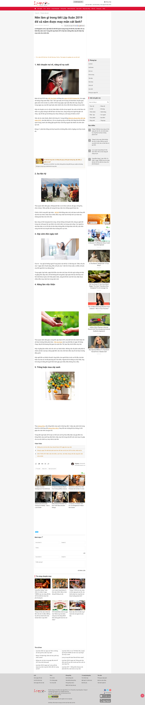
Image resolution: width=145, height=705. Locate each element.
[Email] (45, 464)
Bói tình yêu (84, 682)
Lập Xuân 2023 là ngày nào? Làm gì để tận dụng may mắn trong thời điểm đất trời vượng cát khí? (47, 666)
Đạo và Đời (78, 8)
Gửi (84, 553)
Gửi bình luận (81, 570)
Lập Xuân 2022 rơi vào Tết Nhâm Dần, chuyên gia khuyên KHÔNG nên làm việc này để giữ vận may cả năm (73, 652)
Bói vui (48, 8)
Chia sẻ (107, 222)
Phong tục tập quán (44, 13)
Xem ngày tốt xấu (38, 678)
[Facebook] (104, 690)
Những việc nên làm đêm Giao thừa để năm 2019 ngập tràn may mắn (54, 447)
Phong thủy (63, 8)
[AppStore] (105, 702)
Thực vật (92, 106)
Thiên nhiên (92, 112)
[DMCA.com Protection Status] (53, 697)
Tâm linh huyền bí (102, 682)
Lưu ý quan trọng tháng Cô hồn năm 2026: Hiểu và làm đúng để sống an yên (59, 592)
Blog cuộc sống (86, 8)
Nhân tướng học (71, 8)
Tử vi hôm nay (85, 678)
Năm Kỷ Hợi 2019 (52, 468)
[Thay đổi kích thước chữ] (62, 25)
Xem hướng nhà (69, 678)
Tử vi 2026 (52, 678)
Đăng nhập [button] (108, 2)
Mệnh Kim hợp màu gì (71, 685)
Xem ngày (39, 8)
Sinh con (91, 71)
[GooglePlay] (105, 697)
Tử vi (44, 8)
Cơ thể (91, 109)
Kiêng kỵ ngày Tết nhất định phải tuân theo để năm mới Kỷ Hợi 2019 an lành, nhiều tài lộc (59, 450)
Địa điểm (103, 117)
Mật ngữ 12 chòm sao (87, 680)
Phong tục (98, 8)
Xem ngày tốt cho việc (39, 682)
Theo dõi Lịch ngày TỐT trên (70, 25)
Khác (104, 8)
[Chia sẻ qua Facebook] (36, 464)
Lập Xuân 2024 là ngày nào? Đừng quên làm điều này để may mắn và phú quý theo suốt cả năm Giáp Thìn (73, 662)
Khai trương (91, 74)
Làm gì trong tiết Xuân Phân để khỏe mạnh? (73, 657)
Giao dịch (91, 89)
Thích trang (93, 222)
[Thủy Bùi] (72, 464)
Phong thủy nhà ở (70, 682)
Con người (103, 114)
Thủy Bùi (77, 463)
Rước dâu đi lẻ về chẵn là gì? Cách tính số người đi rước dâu (77, 613)
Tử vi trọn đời (53, 682)
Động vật (103, 106)
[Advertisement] (57, 44)
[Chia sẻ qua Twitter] (39, 464)
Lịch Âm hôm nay (38, 680)
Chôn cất (91, 85)
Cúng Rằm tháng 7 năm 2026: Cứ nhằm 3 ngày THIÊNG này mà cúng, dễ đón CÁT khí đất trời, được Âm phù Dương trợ (42, 594)
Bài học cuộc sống (102, 680)
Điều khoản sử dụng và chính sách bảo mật (62, 702)
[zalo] (42, 464)
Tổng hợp (103, 120)
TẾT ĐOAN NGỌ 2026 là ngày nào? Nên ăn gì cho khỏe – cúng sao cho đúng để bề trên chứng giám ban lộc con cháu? (60, 615)
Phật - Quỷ (92, 114)
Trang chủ (37, 13)
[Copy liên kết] (48, 464)
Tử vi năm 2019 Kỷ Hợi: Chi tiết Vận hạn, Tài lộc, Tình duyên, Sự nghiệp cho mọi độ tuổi (58, 57)
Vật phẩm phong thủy (71, 680)
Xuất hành (91, 67)
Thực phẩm (92, 117)
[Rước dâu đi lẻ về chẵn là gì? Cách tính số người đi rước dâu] (77, 605)
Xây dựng (91, 81)
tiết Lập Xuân (52, 98)
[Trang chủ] (35, 8)
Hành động (103, 112)
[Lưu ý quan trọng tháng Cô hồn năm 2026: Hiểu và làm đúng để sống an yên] (60, 583)
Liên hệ (73, 702)
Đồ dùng (103, 109)
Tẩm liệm (91, 78)
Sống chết (92, 120)
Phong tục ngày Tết (93, 92)
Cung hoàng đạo (55, 8)
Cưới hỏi (90, 64)
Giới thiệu (50, 702)
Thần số (93, 8)
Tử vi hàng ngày (53, 680)
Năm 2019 (44, 468)
